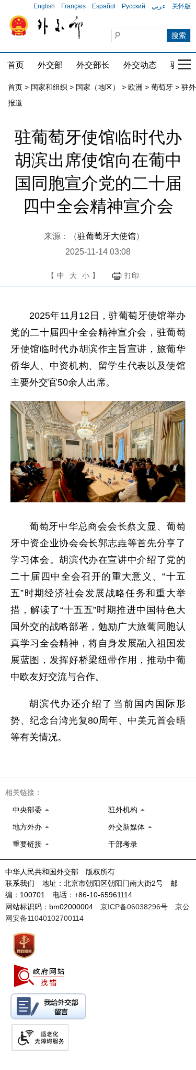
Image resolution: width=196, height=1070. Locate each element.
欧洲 (135, 87)
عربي (159, 6)
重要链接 (27, 844)
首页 (15, 65)
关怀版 (181, 6)
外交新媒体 (126, 827)
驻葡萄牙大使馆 (106, 236)
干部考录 (122, 844)
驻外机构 (122, 809)
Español (104, 6)
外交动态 (140, 65)
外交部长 (93, 65)
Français (73, 6)
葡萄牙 (162, 87)
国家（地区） (98, 87)
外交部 (50, 65)
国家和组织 (49, 87)
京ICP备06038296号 (134, 907)
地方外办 (27, 827)
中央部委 (27, 809)
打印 (131, 275)
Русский (133, 6)
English (44, 6)
